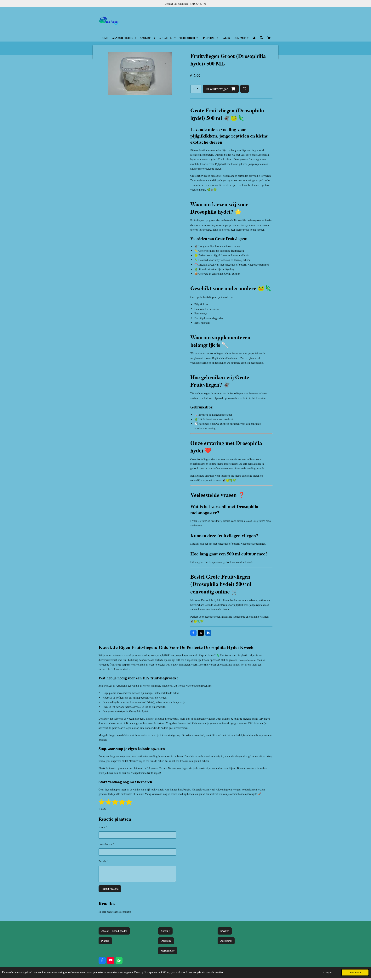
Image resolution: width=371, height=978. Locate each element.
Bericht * (104, 861)
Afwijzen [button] (327, 972)
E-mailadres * (106, 844)
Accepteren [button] (355, 972)
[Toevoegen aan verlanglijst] (244, 89)
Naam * (103, 827)
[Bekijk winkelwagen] (269, 38)
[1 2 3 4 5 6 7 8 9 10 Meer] (195, 89)
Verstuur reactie (109, 889)
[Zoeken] (261, 37)
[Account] (254, 38)
